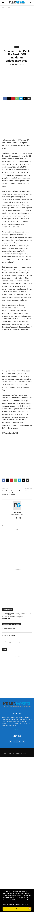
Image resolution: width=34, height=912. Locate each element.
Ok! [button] (17, 909)
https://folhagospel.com (17, 514)
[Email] (25, 98)
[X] (9, 98)
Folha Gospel (15, 64)
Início (3, 7)
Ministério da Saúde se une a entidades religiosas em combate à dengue (9, 492)
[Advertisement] (17, 27)
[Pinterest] (13, 98)
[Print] (29, 98)
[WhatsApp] (17, 98)
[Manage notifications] (30, 908)
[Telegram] (21, 98)
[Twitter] (19, 741)
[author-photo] (17, 509)
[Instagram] (17, 518)
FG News (8, 7)
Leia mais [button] (25, 904)
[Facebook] (5, 98)
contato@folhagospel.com (14, 729)
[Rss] (23, 741)
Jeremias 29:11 (6, 618)
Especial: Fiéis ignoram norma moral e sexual (25, 492)
